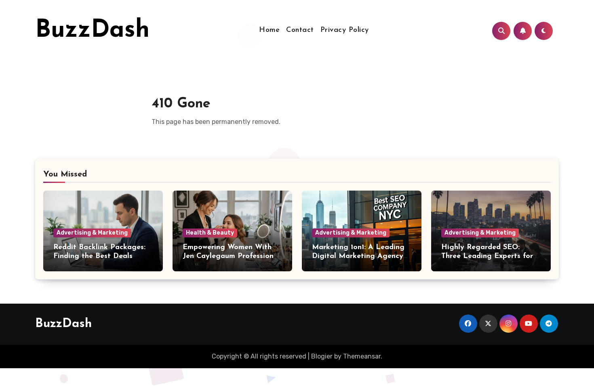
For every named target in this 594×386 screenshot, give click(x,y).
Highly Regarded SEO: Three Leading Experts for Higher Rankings (487, 256)
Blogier (322, 356)
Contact (300, 30)
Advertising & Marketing (92, 232)
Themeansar (362, 356)
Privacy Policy (344, 30)
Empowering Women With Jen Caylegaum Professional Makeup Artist (231, 256)
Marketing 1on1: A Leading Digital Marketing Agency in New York (358, 256)
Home (269, 30)
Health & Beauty (210, 232)
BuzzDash (92, 31)
